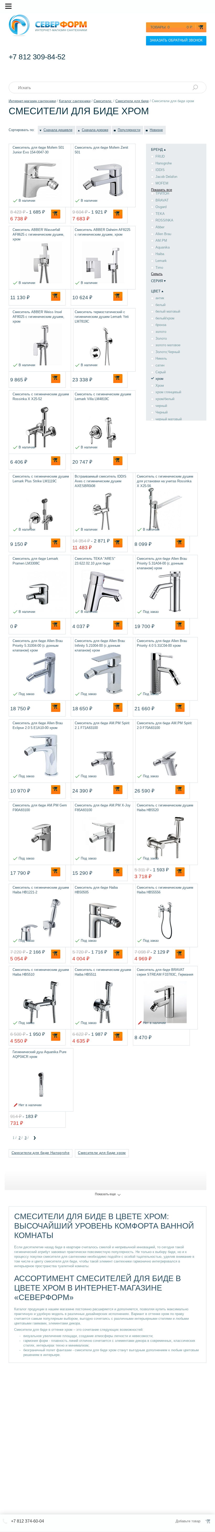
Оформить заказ (208, 1521)
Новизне (156, 130)
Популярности (129, 130)
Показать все (161, 190)
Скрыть (157, 274)
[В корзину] (55, 214)
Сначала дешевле (58, 130)
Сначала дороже (95, 130)
